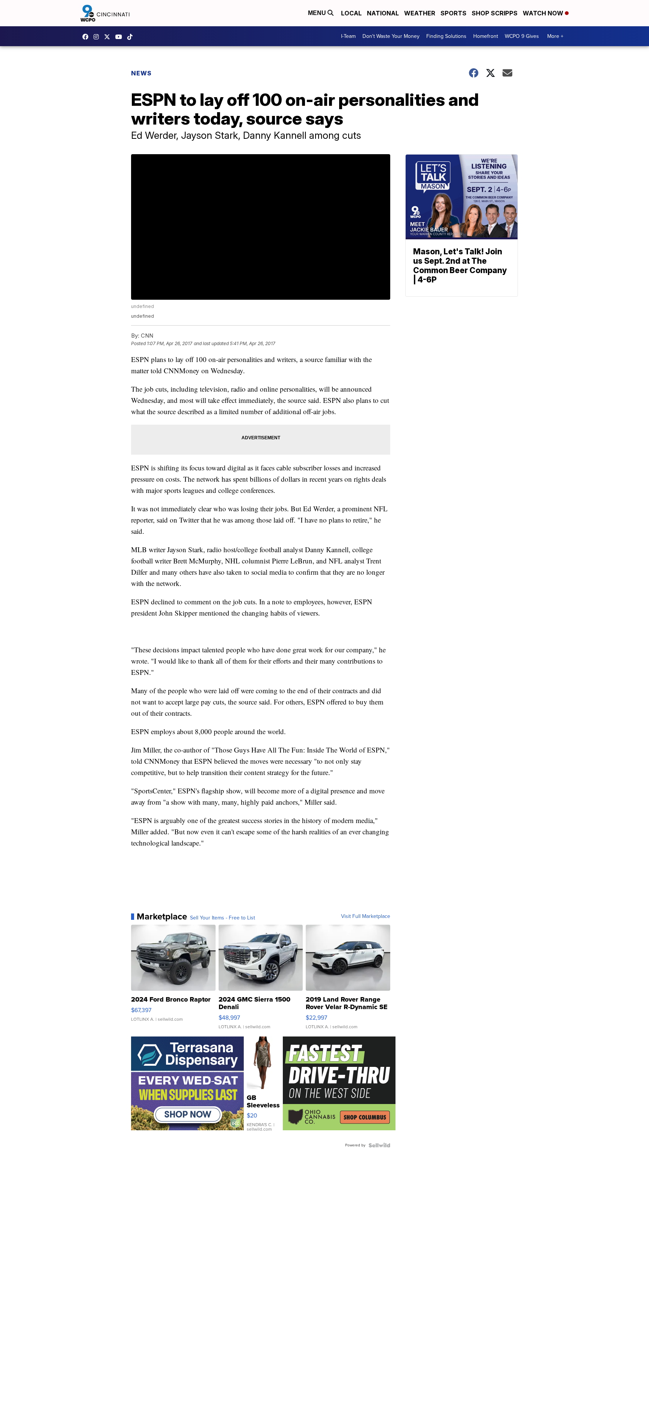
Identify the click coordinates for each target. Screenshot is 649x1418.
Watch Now (544, 13)
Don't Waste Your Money (391, 36)
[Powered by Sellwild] (379, 1145)
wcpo (109, 37)
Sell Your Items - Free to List (222, 918)
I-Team (348, 36)
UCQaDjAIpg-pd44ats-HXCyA (120, 37)
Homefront (485, 36)
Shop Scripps (495, 13)
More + (555, 36)
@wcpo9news (131, 37)
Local (351, 13)
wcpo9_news (98, 37)
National (383, 13)
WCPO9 (87, 37)
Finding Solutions (446, 36)
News (141, 73)
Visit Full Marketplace (365, 916)
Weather (419, 13)
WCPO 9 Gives (522, 36)
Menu (318, 13)
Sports (453, 13)
